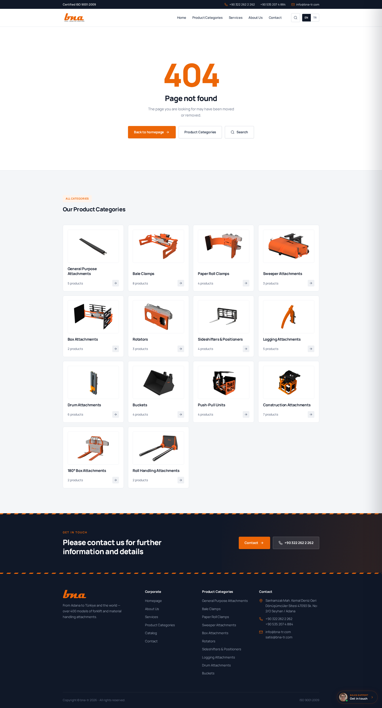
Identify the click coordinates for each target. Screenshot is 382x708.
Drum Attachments (216, 665)
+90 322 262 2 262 (242, 4)
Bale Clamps (211, 609)
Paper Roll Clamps (215, 616)
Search (242, 132)
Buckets (208, 673)
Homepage (153, 600)
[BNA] (74, 17)
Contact (275, 17)
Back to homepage (149, 132)
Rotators (208, 641)
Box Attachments (215, 633)
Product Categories (207, 17)
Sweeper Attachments (219, 625)
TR (315, 17)
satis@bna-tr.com (278, 637)
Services (236, 17)
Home (181, 17)
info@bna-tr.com (307, 4)
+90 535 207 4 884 (273, 4)
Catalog (151, 633)
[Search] (295, 17)
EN (306, 17)
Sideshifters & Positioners (221, 649)
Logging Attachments (218, 657)
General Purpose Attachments (225, 600)
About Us (255, 17)
